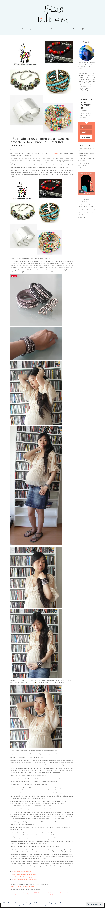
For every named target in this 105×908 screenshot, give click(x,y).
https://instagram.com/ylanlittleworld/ (24, 874)
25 (87, 212)
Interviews (55, 29)
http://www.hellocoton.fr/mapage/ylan (24, 877)
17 (84, 209)
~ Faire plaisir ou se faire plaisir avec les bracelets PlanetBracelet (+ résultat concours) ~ (40, 142)
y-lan (14, 149)
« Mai (80, 217)
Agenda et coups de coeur (39, 29)
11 (86, 207)
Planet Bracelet (54, 153)
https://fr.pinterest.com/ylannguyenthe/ (24, 879)
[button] (86, 183)
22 (79, 212)
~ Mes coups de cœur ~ (85, 168)
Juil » (84, 217)
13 (92, 207)
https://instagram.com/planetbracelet (22, 886)
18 (87, 209)
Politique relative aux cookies (51, 905)
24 (84, 212)
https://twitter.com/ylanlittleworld (22, 871)
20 (92, 209)
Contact (76, 29)
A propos (65, 29)
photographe (82, 73)
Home (24, 29)
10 (84, 207)
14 (94, 207)
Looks (31, 149)
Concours (26, 149)
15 (79, 209)
